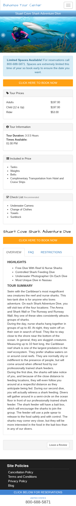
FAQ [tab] (31, 252)
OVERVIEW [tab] (13, 252)
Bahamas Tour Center (22, 5)
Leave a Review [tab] (58, 445)
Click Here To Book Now (38, 82)
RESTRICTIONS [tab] (51, 252)
